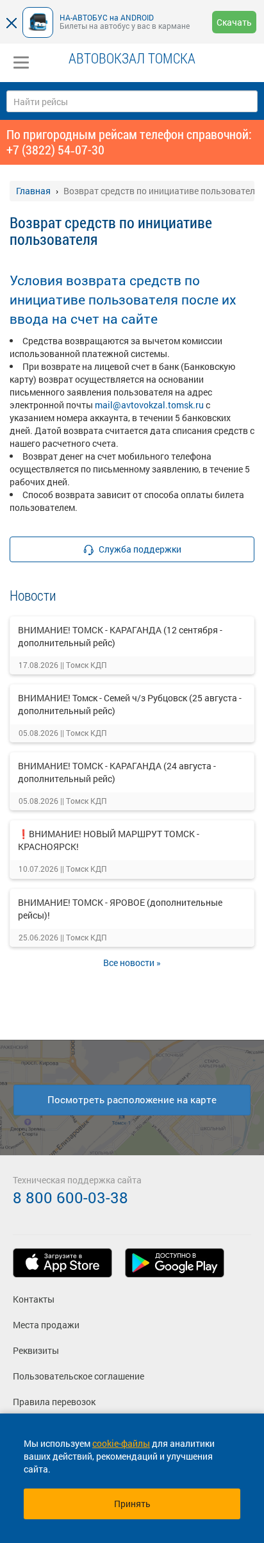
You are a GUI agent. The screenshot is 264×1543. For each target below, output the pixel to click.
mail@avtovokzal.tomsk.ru (149, 405)
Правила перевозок (54, 1402)
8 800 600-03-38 (70, 1197)
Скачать (234, 22)
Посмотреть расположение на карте (132, 1099)
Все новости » (132, 962)
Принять (132, 1503)
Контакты (33, 1299)
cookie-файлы (121, 1443)
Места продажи (46, 1325)
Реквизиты (36, 1350)
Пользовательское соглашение (78, 1376)
